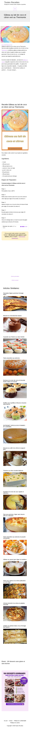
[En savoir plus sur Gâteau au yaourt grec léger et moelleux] (15, 568)
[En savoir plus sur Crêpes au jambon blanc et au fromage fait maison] (15, 636)
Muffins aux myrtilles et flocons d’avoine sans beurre (14, 403)
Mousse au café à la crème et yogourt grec (14, 448)
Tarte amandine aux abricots (11, 358)
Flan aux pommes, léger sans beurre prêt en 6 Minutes (14, 515)
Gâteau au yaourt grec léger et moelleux (15, 559)
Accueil (5, 720)
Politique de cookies (15, 722)
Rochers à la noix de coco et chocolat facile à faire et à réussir (14, 380)
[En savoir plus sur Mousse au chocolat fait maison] (15, 324)
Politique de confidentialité (20, 720)
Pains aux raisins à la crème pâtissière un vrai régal (14, 581)
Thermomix (4, 50)
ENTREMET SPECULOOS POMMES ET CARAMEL (14, 426)
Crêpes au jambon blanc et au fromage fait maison (14, 626)
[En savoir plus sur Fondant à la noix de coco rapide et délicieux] (15, 502)
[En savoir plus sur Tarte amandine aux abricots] (15, 367)
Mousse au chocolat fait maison (12, 315)
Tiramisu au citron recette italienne (13, 470)
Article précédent (15, 276)
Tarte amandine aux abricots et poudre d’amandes (14, 537)
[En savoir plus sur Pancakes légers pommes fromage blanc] (15, 303)
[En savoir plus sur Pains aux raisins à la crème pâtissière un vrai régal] (15, 591)
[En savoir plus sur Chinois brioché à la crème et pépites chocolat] (15, 613)
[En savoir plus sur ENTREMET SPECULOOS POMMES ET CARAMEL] (15, 435)
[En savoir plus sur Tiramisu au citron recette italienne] (15, 479)
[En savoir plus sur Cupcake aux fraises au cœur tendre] (15, 345)
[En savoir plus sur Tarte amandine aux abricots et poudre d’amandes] (15, 547)
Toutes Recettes (11, 2)
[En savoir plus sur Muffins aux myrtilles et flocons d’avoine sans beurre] (15, 413)
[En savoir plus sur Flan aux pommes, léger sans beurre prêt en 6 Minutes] (15, 524)
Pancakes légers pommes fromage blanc (13, 293)
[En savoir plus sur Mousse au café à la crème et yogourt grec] (15, 458)
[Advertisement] (15, 88)
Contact (11, 720)
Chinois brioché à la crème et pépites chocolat (14, 603)
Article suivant (15, 280)
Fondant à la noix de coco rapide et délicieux (13, 492)
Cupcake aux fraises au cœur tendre (13, 337)
